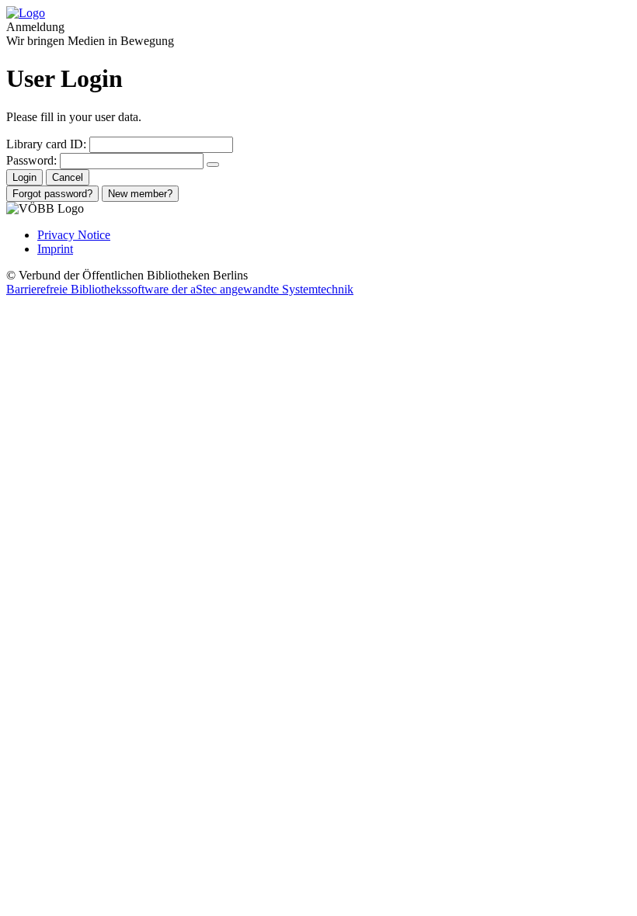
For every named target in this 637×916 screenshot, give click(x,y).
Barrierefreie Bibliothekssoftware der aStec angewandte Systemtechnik (179, 289)
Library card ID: (46, 144)
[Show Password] (213, 164)
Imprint (55, 248)
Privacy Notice (73, 234)
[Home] (25, 12)
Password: (31, 160)
